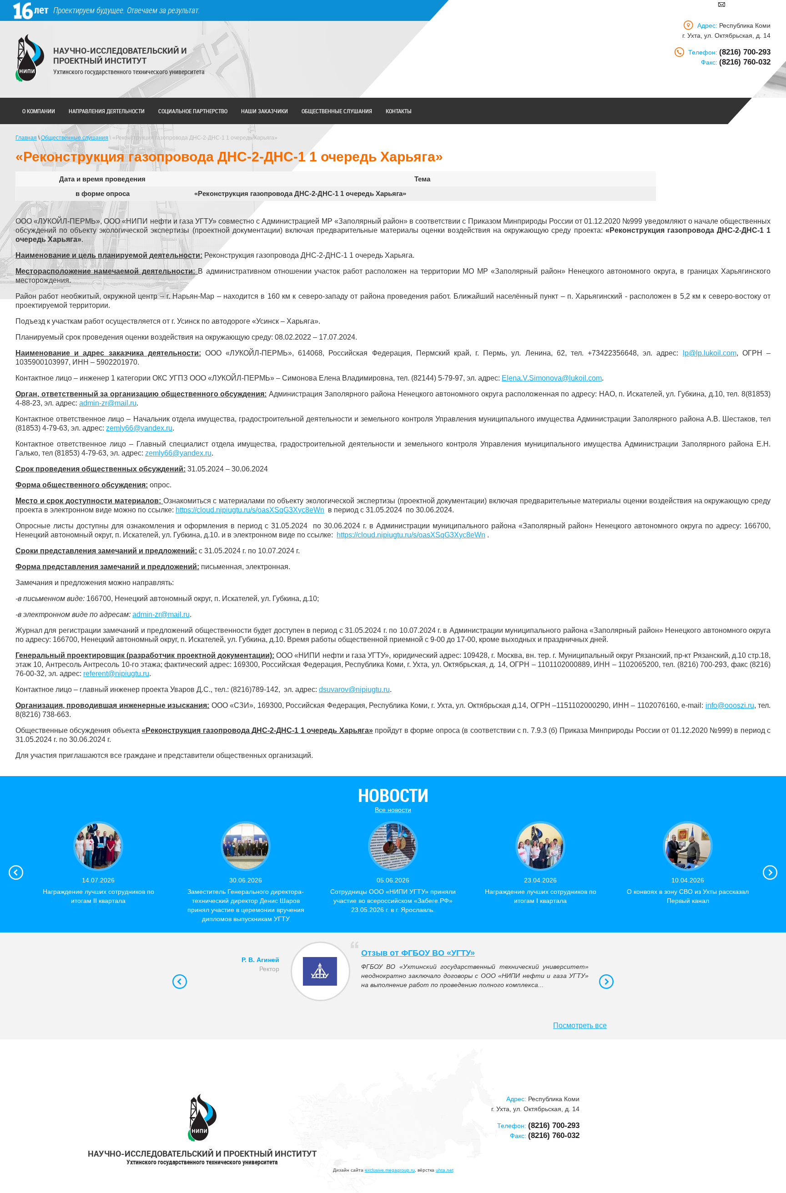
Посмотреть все (580, 1025)
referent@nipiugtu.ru (116, 673)
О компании (38, 111)
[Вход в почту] (721, 4)
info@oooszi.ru (729, 705)
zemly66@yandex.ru (139, 428)
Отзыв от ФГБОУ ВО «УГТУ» (418, 952)
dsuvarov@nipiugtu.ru (354, 689)
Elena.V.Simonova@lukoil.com (552, 378)
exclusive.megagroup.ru (390, 1170)
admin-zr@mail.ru (107, 403)
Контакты (399, 111)
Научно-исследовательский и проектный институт (120, 55)
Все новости (393, 809)
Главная (26, 138)
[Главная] (29, 58)
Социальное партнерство (192, 111)
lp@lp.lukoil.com (709, 353)
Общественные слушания (337, 111)
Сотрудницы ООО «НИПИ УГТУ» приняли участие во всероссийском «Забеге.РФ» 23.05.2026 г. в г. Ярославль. (393, 900)
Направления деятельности (107, 111)
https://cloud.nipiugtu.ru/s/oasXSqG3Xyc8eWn (250, 510)
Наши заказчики (264, 111)
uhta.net (444, 1170)
